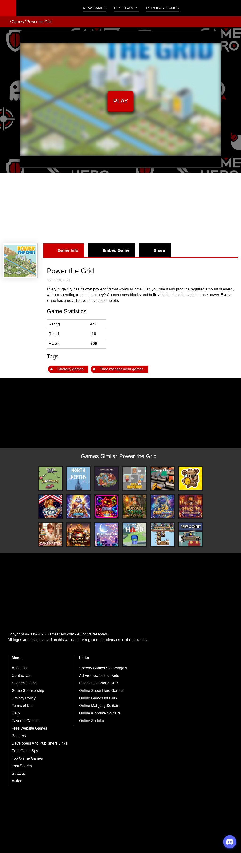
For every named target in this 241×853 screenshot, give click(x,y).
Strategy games (70, 369)
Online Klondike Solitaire (100, 713)
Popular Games (162, 8)
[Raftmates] (162, 534)
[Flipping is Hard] (134, 534)
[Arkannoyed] (50, 478)
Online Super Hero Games (101, 691)
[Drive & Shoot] (191, 534)
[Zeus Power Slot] (78, 506)
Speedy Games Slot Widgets (103, 668)
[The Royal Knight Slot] (78, 534)
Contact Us (21, 676)
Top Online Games (27, 758)
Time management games (121, 369)
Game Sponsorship (28, 691)
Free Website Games (29, 728)
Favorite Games (25, 721)
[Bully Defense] (134, 478)
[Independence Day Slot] (50, 506)
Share (159, 250)
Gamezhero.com (60, 634)
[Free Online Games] (5, 21)
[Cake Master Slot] (50, 534)
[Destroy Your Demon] (106, 534)
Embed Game (115, 250)
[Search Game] (233, 9)
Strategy (19, 773)
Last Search (22, 766)
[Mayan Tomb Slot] (134, 506)
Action (17, 781)
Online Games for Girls (98, 698)
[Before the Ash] (106, 478)
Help (16, 713)
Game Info (68, 250)
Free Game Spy (25, 751)
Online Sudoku (91, 721)
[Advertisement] (120, 208)
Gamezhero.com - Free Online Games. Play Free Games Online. (45, 8)
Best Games (126, 8)
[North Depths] (78, 478)
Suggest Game (24, 683)
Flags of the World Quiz (98, 683)
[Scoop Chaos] (162, 478)
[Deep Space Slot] (162, 506)
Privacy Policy (24, 698)
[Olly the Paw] (191, 478)
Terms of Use (23, 706)
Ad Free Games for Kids (99, 676)
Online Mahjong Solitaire (99, 706)
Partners (19, 736)
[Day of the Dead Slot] (191, 506)
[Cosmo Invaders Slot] (106, 506)
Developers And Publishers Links (39, 743)
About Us (19, 668)
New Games (94, 8)
